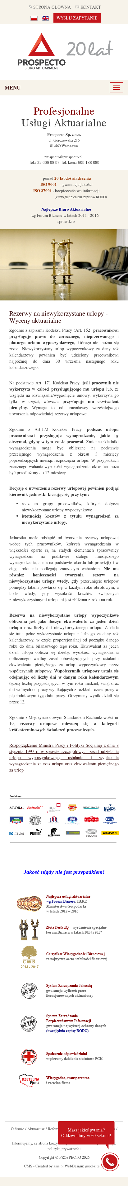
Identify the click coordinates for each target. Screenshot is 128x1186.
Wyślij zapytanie (77, 18)
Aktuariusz (36, 1128)
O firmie (17, 1128)
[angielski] (45, 18)
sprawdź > (65, 221)
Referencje (56, 1128)
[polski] (34, 18)
